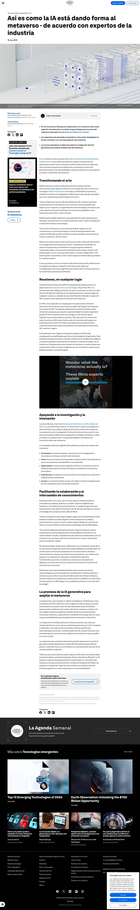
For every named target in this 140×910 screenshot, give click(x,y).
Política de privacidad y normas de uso (70, 898)
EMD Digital (57, 501)
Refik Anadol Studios (56, 191)
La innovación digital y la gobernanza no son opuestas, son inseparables (53, 834)
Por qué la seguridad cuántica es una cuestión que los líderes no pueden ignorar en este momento (116, 834)
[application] (85, 382)
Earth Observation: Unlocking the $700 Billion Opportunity (99, 799)
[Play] (43, 116)
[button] (86, 382)
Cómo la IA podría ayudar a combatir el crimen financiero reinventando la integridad (20, 834)
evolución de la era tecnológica (65, 288)
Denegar (123, 895)
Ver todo (128, 752)
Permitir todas (123, 900)
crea (92, 288)
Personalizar (123, 905)
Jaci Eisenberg (13, 122)
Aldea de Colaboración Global (77, 132)
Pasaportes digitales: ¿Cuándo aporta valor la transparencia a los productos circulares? (85, 834)
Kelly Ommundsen (14, 113)
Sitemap (70, 901)
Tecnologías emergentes (20, 13)
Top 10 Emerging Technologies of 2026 (35, 797)
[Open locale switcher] (2, 904)
